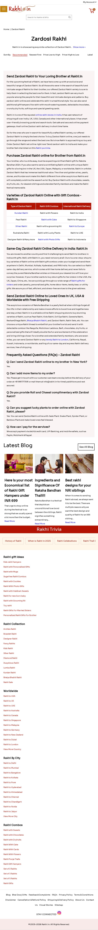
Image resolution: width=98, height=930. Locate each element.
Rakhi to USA (9, 696)
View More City (10, 816)
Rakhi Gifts (8, 883)
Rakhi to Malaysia (11, 725)
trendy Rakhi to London (57, 339)
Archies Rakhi (9, 629)
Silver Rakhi (21, 226)
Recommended (20, 55)
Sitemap (59, 905)
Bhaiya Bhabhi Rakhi (37, 320)
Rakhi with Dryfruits (12, 840)
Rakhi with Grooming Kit (14, 601)
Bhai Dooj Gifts (19, 895)
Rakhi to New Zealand (13, 735)
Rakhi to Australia (11, 710)
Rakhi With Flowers (12, 854)
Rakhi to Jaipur (10, 811)
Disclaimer (10, 900)
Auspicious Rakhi (11, 663)
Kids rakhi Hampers (12, 562)
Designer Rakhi (10, 639)
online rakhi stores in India (48, 115)
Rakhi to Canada (10, 715)
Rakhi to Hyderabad (12, 787)
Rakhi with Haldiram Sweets (16, 591)
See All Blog (86, 447)
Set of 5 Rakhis (10, 878)
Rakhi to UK (8, 701)
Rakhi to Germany (11, 730)
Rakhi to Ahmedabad (12, 792)
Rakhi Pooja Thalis (11, 859)
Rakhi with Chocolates (13, 835)
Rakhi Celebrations (67, 541)
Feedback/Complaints (39, 895)
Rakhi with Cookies (12, 581)
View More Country (12, 749)
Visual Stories (46, 905)
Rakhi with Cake (49, 219)
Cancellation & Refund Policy (32, 900)
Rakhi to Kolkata (10, 777)
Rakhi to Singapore (12, 720)
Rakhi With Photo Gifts (13, 586)
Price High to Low (70, 55)
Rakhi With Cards (11, 849)
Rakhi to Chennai (11, 797)
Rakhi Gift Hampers (12, 864)
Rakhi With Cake (10, 844)
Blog (8, 895)
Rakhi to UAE (9, 706)
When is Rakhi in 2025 (39, 541)
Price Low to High (51, 55)
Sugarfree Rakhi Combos (14, 576)
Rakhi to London (10, 744)
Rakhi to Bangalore (12, 773)
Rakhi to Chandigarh (12, 802)
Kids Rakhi (8, 648)
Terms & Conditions (83, 895)
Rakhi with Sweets (11, 830)
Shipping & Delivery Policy (60, 900)
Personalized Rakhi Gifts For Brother (19, 615)
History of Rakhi (13, 541)
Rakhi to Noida (10, 807)
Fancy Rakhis (9, 643)
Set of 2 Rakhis (10, 869)
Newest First (35, 55)
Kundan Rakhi (21, 213)
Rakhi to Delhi (9, 763)
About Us (79, 900)
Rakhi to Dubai (10, 739)
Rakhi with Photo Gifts (49, 239)
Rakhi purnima (43, 148)
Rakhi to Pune (9, 782)
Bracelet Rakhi (9, 634)
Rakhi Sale (8, 682)
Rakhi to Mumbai (11, 768)
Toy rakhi (7, 605)
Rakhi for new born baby (14, 596)
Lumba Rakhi (9, 668)
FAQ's (54, 895)
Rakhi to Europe (76, 226)
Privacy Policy (65, 895)
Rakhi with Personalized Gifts (16, 567)
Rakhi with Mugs (10, 572)
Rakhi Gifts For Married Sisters (17, 610)
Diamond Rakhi (10, 658)
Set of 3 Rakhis (10, 874)
